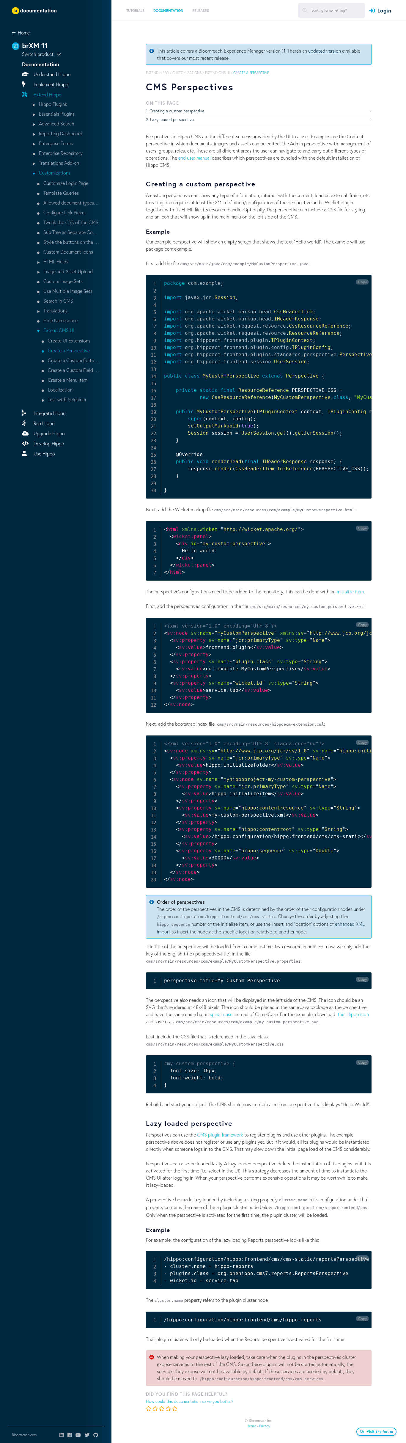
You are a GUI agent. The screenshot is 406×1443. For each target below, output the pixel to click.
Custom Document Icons (67, 252)
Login (384, 10)
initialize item (350, 591)
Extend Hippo (47, 94)
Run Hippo (43, 423)
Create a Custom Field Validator (73, 370)
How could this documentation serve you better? (189, 1401)
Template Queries (60, 193)
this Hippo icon (353, 1014)
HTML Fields (55, 261)
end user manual (194, 158)
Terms (252, 1426)
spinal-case (221, 1014)
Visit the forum (380, 1431)
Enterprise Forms (55, 143)
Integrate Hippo (49, 413)
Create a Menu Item (67, 380)
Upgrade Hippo (48, 433)
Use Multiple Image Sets (67, 291)
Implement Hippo (50, 84)
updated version (324, 51)
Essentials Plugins (56, 114)
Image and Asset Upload (67, 271)
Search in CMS (57, 301)
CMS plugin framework (220, 1134)
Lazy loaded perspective (172, 119)
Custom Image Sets (62, 281)
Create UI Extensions (68, 340)
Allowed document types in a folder (71, 202)
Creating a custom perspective (177, 111)
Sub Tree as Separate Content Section (71, 232)
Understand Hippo (51, 74)
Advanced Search (56, 123)
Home (24, 32)
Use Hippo (43, 453)
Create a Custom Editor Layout (73, 360)
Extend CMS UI (58, 330)
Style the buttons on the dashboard (71, 242)
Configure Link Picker (64, 212)
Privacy (264, 1426)
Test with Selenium (66, 399)
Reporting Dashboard (60, 133)
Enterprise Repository (60, 153)
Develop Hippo (48, 443)
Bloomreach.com (24, 1435)
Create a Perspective (68, 350)
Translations (54, 310)
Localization (60, 389)
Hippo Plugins (52, 104)
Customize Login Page (65, 183)
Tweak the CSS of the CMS (70, 222)
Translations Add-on (58, 163)
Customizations (54, 172)
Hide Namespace (60, 320)
